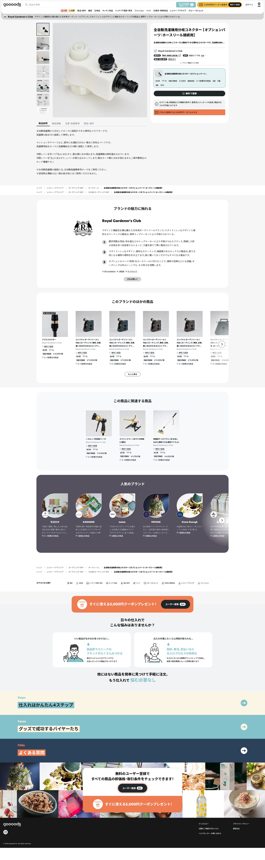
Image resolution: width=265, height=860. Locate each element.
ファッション (139, 10)
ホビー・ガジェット (196, 10)
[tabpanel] (91, 152)
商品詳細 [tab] (56, 123)
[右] (222, 344)
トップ (39, 188)
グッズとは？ (204, 824)
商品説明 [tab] (43, 123)
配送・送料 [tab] (89, 123)
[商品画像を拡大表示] (100, 70)
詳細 (202, 56)
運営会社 (236, 828)
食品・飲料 (81, 10)
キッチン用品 (107, 10)
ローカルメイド (132, 271)
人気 (65, 10)
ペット (148, 10)
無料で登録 (48, 346)
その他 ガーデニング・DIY (98, 192)
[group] (175, 604)
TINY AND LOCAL (170, 55)
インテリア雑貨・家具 (123, 10)
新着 (73, 10)
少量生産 (121, 271)
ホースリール (93, 188)
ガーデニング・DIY (76, 188)
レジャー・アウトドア (178, 10)
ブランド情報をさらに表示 (190, 63)
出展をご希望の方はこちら (209, 828)
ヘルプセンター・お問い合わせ (210, 833)
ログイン (249, 4)
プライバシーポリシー (241, 824)
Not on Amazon (109, 271)
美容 (90, 10)
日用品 (97, 10)
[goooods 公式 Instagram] (5, 832)
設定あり (172, 59)
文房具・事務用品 (160, 10)
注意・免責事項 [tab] (72, 123)
